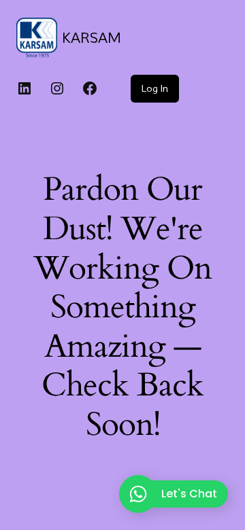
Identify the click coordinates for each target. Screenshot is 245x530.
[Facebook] (90, 88)
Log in (155, 88)
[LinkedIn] (24, 88)
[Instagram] (57, 88)
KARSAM (91, 38)
